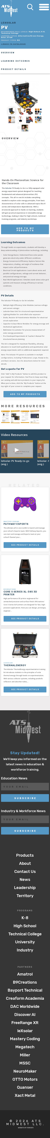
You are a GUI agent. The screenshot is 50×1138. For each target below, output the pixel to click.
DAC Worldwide (24, 1006)
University (25, 942)
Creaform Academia (25, 998)
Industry (25, 950)
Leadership (25, 887)
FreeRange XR (24, 1022)
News (25, 879)
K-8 (25, 917)
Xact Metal (25, 1095)
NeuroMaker (25, 1071)
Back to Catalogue (14, 44)
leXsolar (8, 188)
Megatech (24, 1047)
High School (25, 926)
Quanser (25, 1087)
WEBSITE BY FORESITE (26, 1128)
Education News (14, 778)
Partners (25, 967)
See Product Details (25, 545)
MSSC (25, 1063)
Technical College (25, 934)
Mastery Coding (25, 1038)
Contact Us (25, 871)
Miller (25, 1055)
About (25, 863)
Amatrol (25, 974)
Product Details (13, 69)
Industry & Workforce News (23, 811)
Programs (25, 910)
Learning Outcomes (15, 61)
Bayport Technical (25, 990)
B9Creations (25, 982)
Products (25, 855)
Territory (25, 895)
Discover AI (25, 1014)
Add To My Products (25, 229)
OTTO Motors (25, 1079)
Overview (8, 53)
